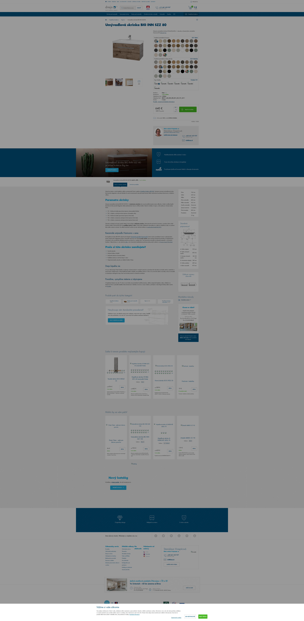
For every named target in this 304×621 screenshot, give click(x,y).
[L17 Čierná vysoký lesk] (169, 71)
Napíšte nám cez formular (170, 135)
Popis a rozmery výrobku (120, 184)
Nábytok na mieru (145, 1)
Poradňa (114, 1)
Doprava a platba (136, 1)
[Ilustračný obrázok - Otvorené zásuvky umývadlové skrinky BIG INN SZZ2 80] (119, 82)
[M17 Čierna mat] (191, 50)
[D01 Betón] (156, 41)
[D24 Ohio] (165, 46)
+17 (148, 432)
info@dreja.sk (189, 140)
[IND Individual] (165, 55)
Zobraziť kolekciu (111, 170)
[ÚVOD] (106, 1)
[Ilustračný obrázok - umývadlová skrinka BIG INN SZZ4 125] (109, 82)
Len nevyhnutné (190, 616)
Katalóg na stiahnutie (127, 567)
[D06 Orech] (169, 41)
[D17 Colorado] (187, 41)
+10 (148, 372)
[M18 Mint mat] (196, 50)
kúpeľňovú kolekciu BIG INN (147, 191)
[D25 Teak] (169, 46)
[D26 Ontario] (174, 46)
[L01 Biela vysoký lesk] (156, 71)
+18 (124, 372)
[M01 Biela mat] (182, 50)
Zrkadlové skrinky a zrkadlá (150, 14)
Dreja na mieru (108, 553)
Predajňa (124, 558)
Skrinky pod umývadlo (112, 14)
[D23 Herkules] (160, 46)
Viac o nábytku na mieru (116, 320)
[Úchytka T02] (164, 83)
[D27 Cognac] (178, 46)
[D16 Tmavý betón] (182, 41)
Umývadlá (162, 14)
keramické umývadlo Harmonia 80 (139, 237)
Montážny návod (185, 300)
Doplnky (169, 14)
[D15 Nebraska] (178, 41)
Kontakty (153, 1)
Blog (118, 1)
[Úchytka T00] (157, 88)
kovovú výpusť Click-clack (166, 242)
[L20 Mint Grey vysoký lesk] (178, 50)
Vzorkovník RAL (125, 569)
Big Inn (123, 20)
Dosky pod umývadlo (136, 14)
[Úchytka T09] (190, 83)
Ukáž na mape (189, 587)
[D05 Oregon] (165, 41)
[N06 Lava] (196, 46)
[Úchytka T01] (157, 83)
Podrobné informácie (134, 614)
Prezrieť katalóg (117, 487)
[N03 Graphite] (191, 46)
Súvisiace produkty (134, 184)
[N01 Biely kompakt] (169, 55)
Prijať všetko (203, 616)
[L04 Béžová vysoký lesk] (160, 50)
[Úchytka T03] (170, 83)
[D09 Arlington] (174, 41)
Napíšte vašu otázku (172, 564)
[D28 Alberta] (182, 46)
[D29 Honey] (187, 46)
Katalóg (129, 1)
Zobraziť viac (163, 33)
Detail (122, 387)
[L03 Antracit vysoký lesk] (156, 50)
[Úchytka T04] (177, 83)
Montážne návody (126, 553)
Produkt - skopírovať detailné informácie (163, 102)
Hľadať (139, 7)
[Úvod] (106, 20)
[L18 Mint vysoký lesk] (169, 50)
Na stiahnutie (123, 1)
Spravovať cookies (176, 617)
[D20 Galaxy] (191, 41)
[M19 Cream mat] (156, 55)
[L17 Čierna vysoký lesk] (165, 50)
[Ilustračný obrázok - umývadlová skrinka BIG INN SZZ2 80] (129, 82)
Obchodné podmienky (110, 551)
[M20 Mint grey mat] (160, 55)
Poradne (109, 286)
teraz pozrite (115, 482)
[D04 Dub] (160, 41)
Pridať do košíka (189, 109)
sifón (126, 242)
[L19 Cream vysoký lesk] (174, 50)
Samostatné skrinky (124, 14)
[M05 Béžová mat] (187, 50)
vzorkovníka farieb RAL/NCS (154, 227)
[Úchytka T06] (184, 83)
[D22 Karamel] (156, 46)
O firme (109, 1)
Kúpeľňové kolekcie (193, 14)
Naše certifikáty (126, 556)
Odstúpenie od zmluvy (110, 556)
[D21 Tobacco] (196, 41)
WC (174, 14)
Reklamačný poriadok (110, 558)
